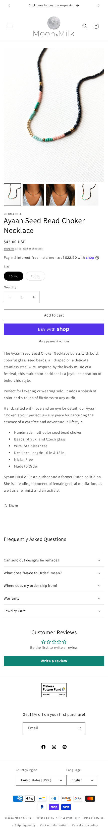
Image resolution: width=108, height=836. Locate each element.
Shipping (9, 248)
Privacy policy (68, 817)
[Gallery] (54, 128)
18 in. (38, 277)
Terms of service (92, 817)
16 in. (13, 276)
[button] (10, 26)
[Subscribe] (79, 728)
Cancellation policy (85, 825)
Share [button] (13, 505)
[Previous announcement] (9, 5)
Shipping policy (25, 825)
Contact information (53, 825)
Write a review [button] (54, 661)
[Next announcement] (98, 5)
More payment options (54, 341)
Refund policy (45, 817)
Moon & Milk (23, 817)
